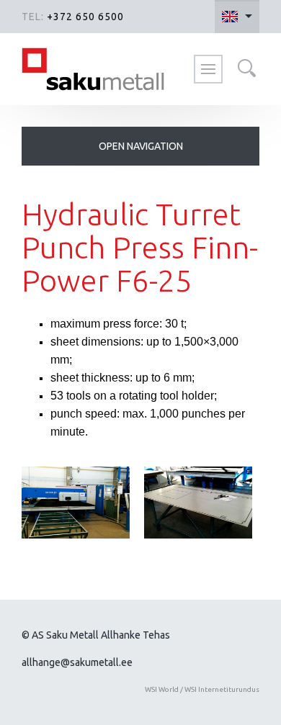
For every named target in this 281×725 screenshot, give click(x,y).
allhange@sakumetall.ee (77, 662)
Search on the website (246, 68)
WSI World (162, 689)
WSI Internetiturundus (221, 689)
